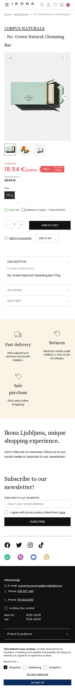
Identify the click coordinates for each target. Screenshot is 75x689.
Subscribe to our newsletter (21, 497)
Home (7, 14)
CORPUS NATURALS (24, 28)
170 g (9, 195)
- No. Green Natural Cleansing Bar (51, 14)
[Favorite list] (55, 5)
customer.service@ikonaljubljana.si (40, 586)
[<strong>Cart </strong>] (61, 5)
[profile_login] (48, 5)
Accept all (37, 682)
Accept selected (37, 674)
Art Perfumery (21, 14)
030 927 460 (26, 591)
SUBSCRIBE (37, 522)
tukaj (62, 512)
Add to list (45, 238)
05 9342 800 (25, 600)
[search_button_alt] (42, 4)
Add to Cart (50, 225)
